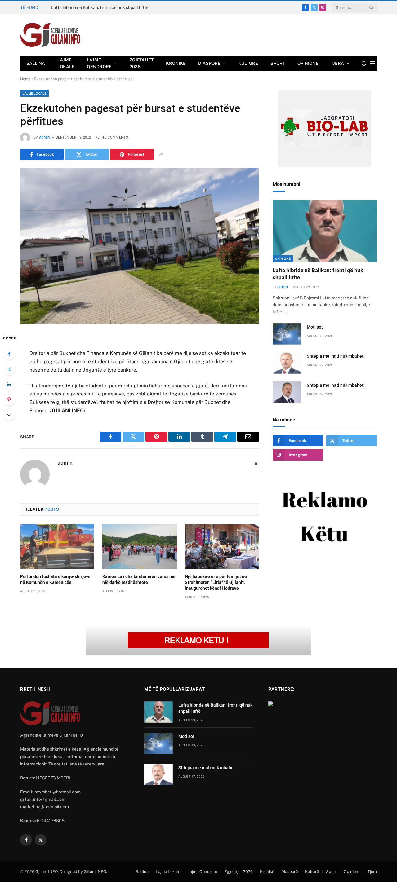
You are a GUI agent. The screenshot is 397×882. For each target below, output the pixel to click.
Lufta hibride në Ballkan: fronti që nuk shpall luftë (318, 273)
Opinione (308, 63)
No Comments (114, 137)
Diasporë (209, 63)
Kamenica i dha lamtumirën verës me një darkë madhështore (139, 579)
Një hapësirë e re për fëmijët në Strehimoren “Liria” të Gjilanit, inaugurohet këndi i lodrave (216, 582)
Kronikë (176, 63)
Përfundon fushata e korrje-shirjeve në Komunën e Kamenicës (55, 579)
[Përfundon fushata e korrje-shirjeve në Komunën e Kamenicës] (57, 546)
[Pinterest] (9, 399)
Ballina (35, 63)
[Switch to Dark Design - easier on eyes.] (364, 63)
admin (45, 137)
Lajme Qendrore (99, 63)
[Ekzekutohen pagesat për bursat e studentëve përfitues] (139, 246)
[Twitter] (9, 369)
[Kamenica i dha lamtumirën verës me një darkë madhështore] (139, 546)
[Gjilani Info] (50, 35)
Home (25, 79)
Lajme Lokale (65, 63)
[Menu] (372, 63)
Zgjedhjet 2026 (141, 63)
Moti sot (59, 7)
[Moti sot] (287, 334)
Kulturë (248, 63)
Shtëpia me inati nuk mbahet (335, 356)
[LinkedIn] (9, 384)
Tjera (337, 63)
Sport (277, 63)
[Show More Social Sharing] (161, 154)
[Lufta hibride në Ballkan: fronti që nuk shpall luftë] (325, 231)
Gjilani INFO (95, 871)
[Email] (9, 415)
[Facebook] (9, 354)
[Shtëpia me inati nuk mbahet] (287, 363)
